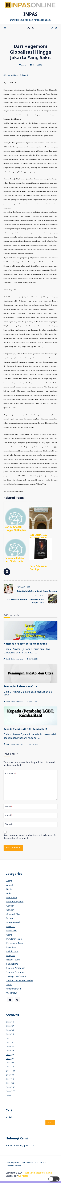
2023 (8, 1034)
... (36, 652)
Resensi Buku (13, 959)
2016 (8, 1062)
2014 (8, 1071)
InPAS (30, 14)
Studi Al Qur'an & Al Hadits (19, 980)
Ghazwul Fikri (13, 914)
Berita (9, 889)
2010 (8, 1087)
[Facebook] (29, 28)
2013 (8, 1075)
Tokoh (9, 984)
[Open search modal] (56, 28)
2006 (8, 1095)
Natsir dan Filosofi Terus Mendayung (25, 643)
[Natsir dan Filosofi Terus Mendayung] (30, 630)
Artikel (9, 885)
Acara (9, 880)
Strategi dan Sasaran (16, 976)
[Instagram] (32, 28)
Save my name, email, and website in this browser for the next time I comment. (30, 836)
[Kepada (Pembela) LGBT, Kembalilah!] (30, 715)
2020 (8, 1046)
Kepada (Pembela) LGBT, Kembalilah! (25, 729)
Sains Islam (12, 963)
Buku (8, 893)
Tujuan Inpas (27, 1162)
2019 (8, 1050)
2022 (8, 1038)
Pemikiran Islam (14, 938)
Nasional (10, 926)
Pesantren (11, 947)
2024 (8, 1030)
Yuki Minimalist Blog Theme (38, 1172)
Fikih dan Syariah (14, 901)
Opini (9, 934)
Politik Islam (12, 951)
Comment (10, 773)
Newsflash (11, 930)
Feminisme (11, 897)
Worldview (11, 992)
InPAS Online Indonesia (14, 659)
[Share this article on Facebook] (7, 571)
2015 (8, 1066)
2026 (8, 1022)
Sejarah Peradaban (15, 968)
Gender (10, 905)
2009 (8, 1091)
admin (23, 65)
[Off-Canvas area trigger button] (5, 28)
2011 (8, 1083)
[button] (54, 1179)
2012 (8, 1079)
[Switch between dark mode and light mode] (52, 28)
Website (9, 824)
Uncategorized (13, 988)
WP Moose (23, 1175)
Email (8, 815)
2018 (8, 1054)
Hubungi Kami (13, 1162)
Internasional (13, 922)
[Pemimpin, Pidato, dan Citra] (30, 673)
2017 (8, 1058)
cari (50, 1122)
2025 (8, 1026)
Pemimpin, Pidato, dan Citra (20, 686)
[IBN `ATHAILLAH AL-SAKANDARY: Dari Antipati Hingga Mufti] (40, 516)
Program (10, 955)
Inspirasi (10, 918)
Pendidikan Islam (15, 943)
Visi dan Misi (40, 1162)
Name (8, 806)
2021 (8, 1042)
